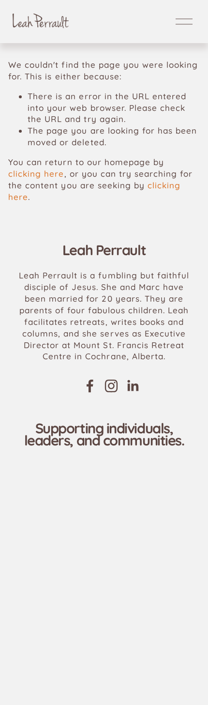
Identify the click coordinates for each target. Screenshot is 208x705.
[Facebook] (90, 386)
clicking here (36, 174)
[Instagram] (111, 386)
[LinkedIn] (132, 386)
